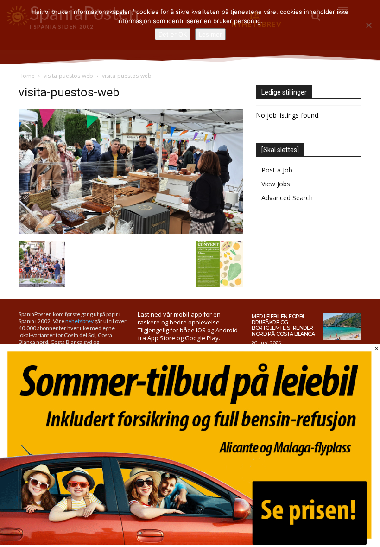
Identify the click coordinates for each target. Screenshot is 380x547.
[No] (368, 25)
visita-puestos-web (68, 76)
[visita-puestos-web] (131, 231)
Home (27, 76)
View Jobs (275, 183)
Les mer (210, 34)
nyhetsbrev (79, 321)
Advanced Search (287, 197)
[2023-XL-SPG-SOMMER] (190, 542)
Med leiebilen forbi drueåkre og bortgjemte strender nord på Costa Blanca (283, 325)
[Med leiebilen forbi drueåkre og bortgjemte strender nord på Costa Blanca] (342, 326)
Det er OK (172, 34)
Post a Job (276, 169)
